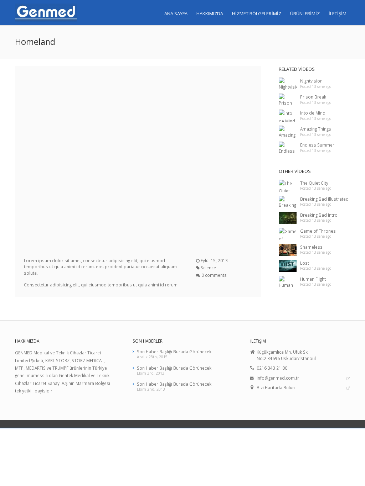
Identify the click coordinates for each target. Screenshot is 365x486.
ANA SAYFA (175, 13)
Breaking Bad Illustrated (324, 199)
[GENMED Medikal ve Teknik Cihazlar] (46, 12)
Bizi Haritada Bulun (276, 387)
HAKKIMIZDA (209, 13)
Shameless (311, 247)
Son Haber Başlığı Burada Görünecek (174, 351)
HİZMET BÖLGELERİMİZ (256, 13)
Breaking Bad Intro (319, 215)
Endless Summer (317, 145)
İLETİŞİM (337, 13)
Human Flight (313, 279)
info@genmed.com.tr (278, 378)
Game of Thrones (318, 231)
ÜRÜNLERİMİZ (305, 13)
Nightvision (311, 81)
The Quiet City (314, 183)
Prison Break (313, 97)
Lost (304, 263)
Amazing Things (315, 129)
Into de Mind (312, 113)
